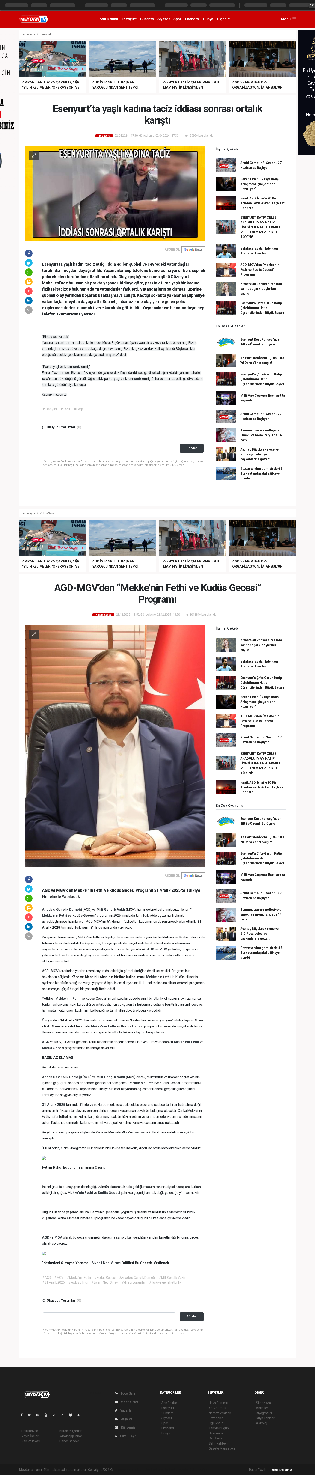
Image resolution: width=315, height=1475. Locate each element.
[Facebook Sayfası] (23, 1415)
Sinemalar (216, 1433)
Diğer (222, 19)
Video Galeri (129, 1402)
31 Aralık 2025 (54, 1105)
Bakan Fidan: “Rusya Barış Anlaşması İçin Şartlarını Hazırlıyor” (259, 184)
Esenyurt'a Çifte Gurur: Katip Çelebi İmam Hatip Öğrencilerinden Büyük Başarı (262, 308)
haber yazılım (179, 1470)
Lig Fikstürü (217, 1423)
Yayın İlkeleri (30, 1436)
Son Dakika (109, 19)
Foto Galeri (129, 1393)
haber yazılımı (123, 1470)
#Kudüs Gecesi (105, 1277)
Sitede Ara (263, 1403)
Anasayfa (29, 34)
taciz (77, 367)
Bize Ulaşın (128, 1436)
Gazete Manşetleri (222, 1448)
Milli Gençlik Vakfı (111, 909)
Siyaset (164, 19)
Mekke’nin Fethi (55, 915)
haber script (198, 1470)
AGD (151, 949)
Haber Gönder (69, 1441)
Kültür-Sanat (48, 513)
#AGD (46, 1277)
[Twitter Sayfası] (31, 1415)
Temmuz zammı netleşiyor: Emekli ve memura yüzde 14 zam (261, 435)
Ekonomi (192, 19)
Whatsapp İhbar (70, 1436)
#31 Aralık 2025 (53, 1282)
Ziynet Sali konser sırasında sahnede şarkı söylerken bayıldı (261, 288)
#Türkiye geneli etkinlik (165, 1282)
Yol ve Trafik (217, 1408)
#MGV (58, 1277)
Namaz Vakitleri (220, 1413)
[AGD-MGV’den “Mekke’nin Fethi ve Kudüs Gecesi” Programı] (115, 746)
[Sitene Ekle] (80, 1415)
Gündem (147, 19)
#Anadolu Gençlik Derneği (137, 1277)
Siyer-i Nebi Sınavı (107, 1263)
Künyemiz (128, 1427)
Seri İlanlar (216, 1438)
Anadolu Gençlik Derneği (62, 909)
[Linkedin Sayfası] (56, 1415)
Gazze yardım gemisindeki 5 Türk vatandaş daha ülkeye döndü (261, 473)
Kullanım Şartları (70, 1431)
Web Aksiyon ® (281, 1470)
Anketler (262, 1408)
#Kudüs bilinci (78, 1282)
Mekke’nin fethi (159, 977)
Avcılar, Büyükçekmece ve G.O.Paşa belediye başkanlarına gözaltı (259, 454)
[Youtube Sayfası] (48, 1415)
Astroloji (261, 1423)
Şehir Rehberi (218, 1443)
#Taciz (66, 409)
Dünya (208, 19)
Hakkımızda (29, 1431)
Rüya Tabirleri (265, 1418)
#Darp (78, 409)
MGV (163, 949)
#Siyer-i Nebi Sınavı (104, 1282)
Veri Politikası (30, 1441)
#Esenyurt (49, 409)
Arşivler (126, 1419)
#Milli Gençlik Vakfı (172, 1277)
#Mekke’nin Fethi (79, 1277)
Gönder (192, 448)
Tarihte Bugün (219, 1428)
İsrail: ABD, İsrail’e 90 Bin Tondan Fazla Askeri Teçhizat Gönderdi (262, 203)
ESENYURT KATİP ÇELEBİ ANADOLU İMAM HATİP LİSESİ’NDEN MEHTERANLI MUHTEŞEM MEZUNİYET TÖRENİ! (260, 227)
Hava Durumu (218, 1403)
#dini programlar (134, 1282)
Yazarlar (126, 1410)
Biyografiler (264, 1413)
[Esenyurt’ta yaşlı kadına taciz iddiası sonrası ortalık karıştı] (115, 193)
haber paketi (143, 1470)
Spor (177, 19)
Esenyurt (129, 19)
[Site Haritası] (72, 1415)
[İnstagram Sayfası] (39, 1415)
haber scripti (161, 1470)
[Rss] (64, 1415)
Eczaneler (216, 1418)
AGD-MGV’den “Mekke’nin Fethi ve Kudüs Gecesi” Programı (259, 269)
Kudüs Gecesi (132, 1026)
